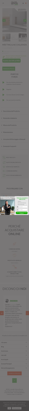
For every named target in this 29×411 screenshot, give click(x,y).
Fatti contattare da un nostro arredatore (22, 213)
